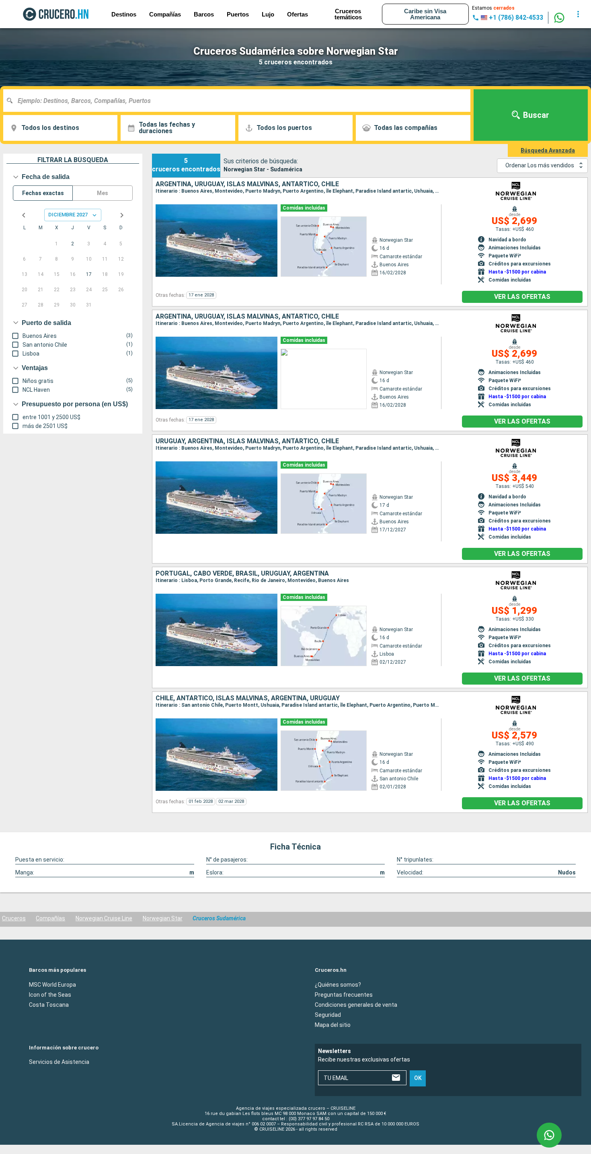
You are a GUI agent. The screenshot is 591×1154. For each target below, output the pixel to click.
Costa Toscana (49, 1004)
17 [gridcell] (89, 274)
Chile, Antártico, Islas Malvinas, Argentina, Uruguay (248, 698)
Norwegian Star (163, 918)
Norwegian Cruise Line (104, 918)
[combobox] (240, 100)
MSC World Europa (52, 984)
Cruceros (14, 918)
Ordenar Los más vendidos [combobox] (539, 165)
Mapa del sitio (333, 1024)
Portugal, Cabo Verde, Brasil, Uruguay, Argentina (242, 573)
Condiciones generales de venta (356, 1004)
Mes (102, 193)
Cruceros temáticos (348, 14)
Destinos (123, 14)
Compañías (50, 918)
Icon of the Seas (50, 994)
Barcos (204, 14)
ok (418, 1078)
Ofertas (297, 14)
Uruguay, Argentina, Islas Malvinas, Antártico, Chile (247, 441)
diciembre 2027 (68, 215)
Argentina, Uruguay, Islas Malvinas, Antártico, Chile (247, 184)
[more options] (578, 14)
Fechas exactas (43, 193)
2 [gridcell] (72, 244)
